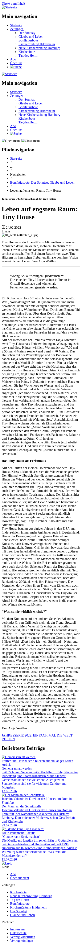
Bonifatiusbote (28, 40)
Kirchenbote (27, 51)
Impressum (17, 929)
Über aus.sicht (19, 878)
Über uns (16, 63)
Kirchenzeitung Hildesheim (37, 44)
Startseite (16, 25)
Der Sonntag (27, 33)
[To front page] (7, 863)
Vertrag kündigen (21, 940)
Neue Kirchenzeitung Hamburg (39, 48)
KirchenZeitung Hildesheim (28, 907)
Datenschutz (18, 933)
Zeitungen (17, 29)
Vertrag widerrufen (22, 937)
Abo (13, 59)
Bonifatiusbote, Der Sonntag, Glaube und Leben (42, 182)
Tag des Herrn (28, 55)
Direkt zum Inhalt (13, 3)
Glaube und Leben (31, 36)
